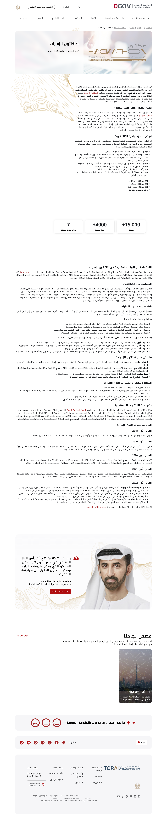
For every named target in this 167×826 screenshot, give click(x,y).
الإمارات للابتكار (145, 115)
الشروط (55, 799)
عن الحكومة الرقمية (140, 18)
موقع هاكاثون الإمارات (96, 507)
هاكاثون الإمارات (91, 93)
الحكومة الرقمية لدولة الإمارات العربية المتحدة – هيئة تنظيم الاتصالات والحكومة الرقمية (69, 801)
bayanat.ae (25, 272)
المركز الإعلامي (58, 18)
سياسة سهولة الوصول (71, 799)
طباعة (143, 742)
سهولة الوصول (56, 779)
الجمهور (39, 18)
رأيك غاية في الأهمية (114, 18)
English (66, 7)
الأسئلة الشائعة (56, 773)
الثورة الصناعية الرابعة (76, 410)
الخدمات (93, 18)
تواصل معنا (23, 18)
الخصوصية (88, 799)
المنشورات (77, 18)
